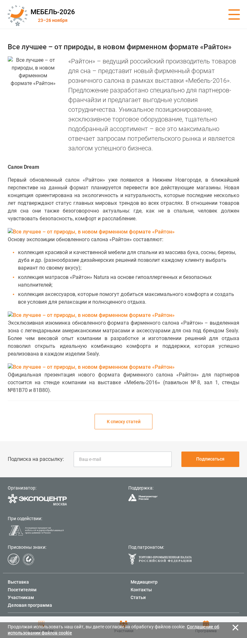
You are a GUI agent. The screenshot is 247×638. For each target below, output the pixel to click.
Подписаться (210, 459)
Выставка (18, 582)
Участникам (21, 597)
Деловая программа (30, 605)
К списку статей (124, 421)
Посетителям (22, 589)
